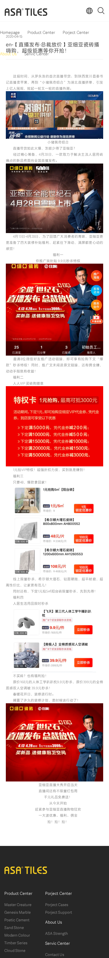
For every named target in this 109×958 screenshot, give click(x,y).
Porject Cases (56, 904)
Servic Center (36, 53)
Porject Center (76, 32)
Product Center (41, 32)
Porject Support (58, 912)
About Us (8, 53)
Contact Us (54, 954)
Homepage (10, 32)
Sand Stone (14, 927)
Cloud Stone (14, 950)
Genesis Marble (17, 912)
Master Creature (17, 904)
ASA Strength (56, 933)
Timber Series (15, 942)
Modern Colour (17, 935)
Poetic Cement (16, 919)
